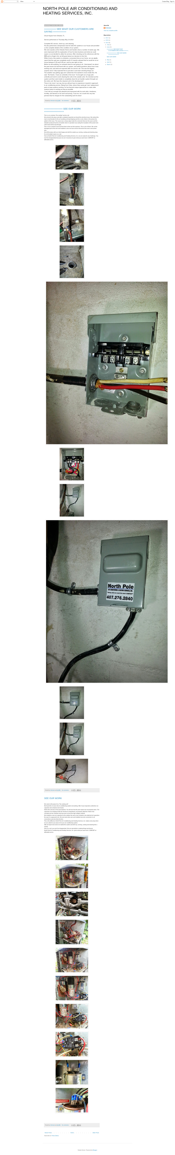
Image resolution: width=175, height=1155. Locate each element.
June (108, 47)
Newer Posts (48, 1132)
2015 (107, 40)
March (109, 64)
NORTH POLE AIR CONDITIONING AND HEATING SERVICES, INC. (80, 10)
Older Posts (96, 1132)
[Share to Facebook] (78, 101)
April (108, 62)
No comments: (65, 100)
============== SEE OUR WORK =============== (62, 110)
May (108, 60)
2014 (107, 42)
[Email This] (72, 101)
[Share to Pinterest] (80, 101)
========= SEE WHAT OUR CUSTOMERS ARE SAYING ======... (118, 49)
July (108, 44)
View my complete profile (110, 30)
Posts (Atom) (55, 1135)
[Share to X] (76, 101)
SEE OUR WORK (53, 798)
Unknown (108, 28)
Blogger (95, 1150)
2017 (107, 38)
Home (72, 1132)
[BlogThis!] (74, 101)
